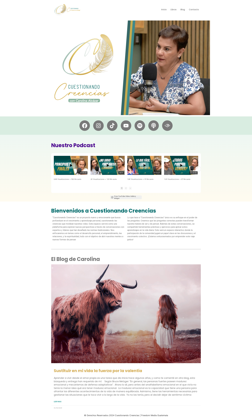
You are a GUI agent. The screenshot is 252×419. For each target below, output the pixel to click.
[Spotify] (140, 125)
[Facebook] (84, 125)
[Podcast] (153, 125)
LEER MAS (57, 402)
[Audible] (167, 125)
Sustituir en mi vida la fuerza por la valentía (98, 371)
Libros (173, 9)
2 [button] (125, 188)
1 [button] (121, 188)
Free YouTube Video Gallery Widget (125, 197)
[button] (54, 168)
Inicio (164, 9)
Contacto (194, 9)
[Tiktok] (112, 125)
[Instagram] (98, 125)
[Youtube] (126, 125)
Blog (182, 9)
